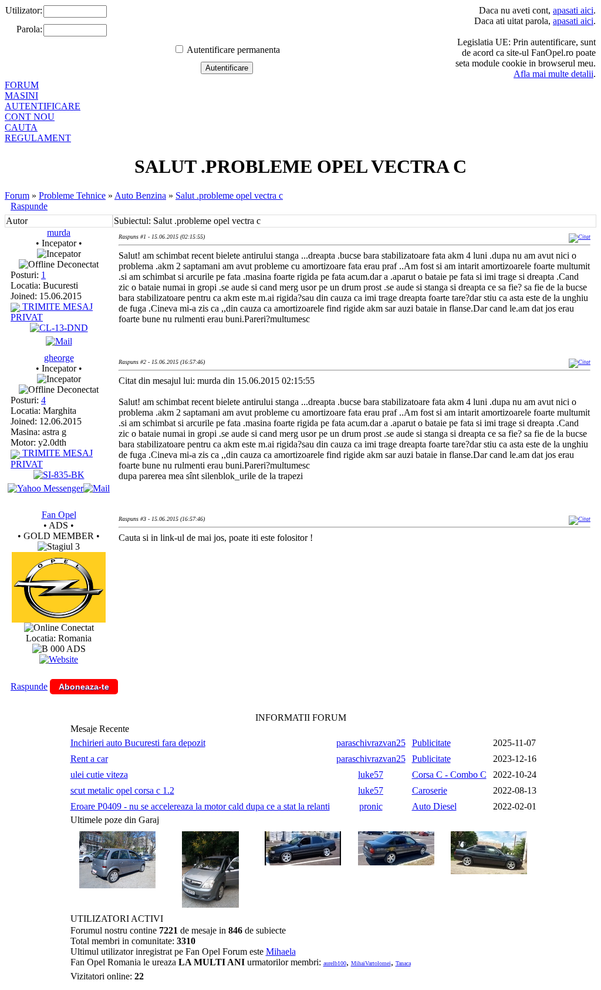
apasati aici (573, 10)
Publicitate (431, 743)
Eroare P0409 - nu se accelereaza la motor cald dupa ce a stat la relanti (200, 806)
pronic (371, 806)
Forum (17, 195)
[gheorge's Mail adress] (96, 488)
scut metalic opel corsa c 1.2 (122, 790)
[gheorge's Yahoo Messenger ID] (45, 488)
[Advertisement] (332, 590)
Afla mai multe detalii (553, 74)
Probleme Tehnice (72, 195)
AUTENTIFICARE (42, 106)
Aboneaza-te (84, 686)
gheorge (59, 358)
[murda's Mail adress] (59, 341)
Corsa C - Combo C (449, 775)
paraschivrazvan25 (371, 743)
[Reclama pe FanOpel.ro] (58, 659)
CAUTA (21, 127)
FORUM (22, 85)
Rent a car (89, 759)
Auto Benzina (140, 195)
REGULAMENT (38, 138)
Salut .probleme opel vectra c (229, 195)
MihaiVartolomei (371, 963)
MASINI (21, 96)
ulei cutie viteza (99, 775)
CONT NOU (30, 117)
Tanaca (403, 963)
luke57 (370, 775)
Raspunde (29, 206)
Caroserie (429, 790)
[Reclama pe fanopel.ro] (59, 619)
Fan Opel (59, 515)
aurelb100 (334, 963)
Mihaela (281, 951)
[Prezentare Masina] (59, 328)
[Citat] (579, 236)
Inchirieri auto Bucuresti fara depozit (137, 743)
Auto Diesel (434, 806)
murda (58, 233)
